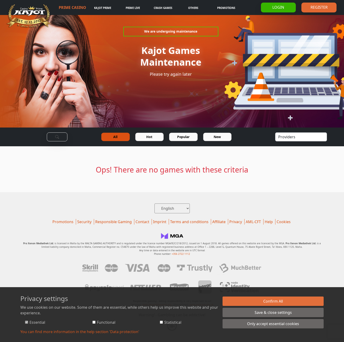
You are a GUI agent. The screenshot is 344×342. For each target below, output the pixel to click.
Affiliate (219, 221)
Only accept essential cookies (273, 323)
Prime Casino (72, 7)
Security (84, 221)
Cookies (284, 221)
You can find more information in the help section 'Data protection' (79, 331)
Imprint (159, 221)
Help (269, 221)
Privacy (235, 221)
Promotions (226, 8)
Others (193, 8)
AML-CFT (253, 221)
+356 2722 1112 (181, 254)
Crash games (163, 8)
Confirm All (273, 301)
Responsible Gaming (113, 221)
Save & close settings (273, 312)
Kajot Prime (102, 8)
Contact (142, 221)
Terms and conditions (189, 221)
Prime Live (133, 8)
